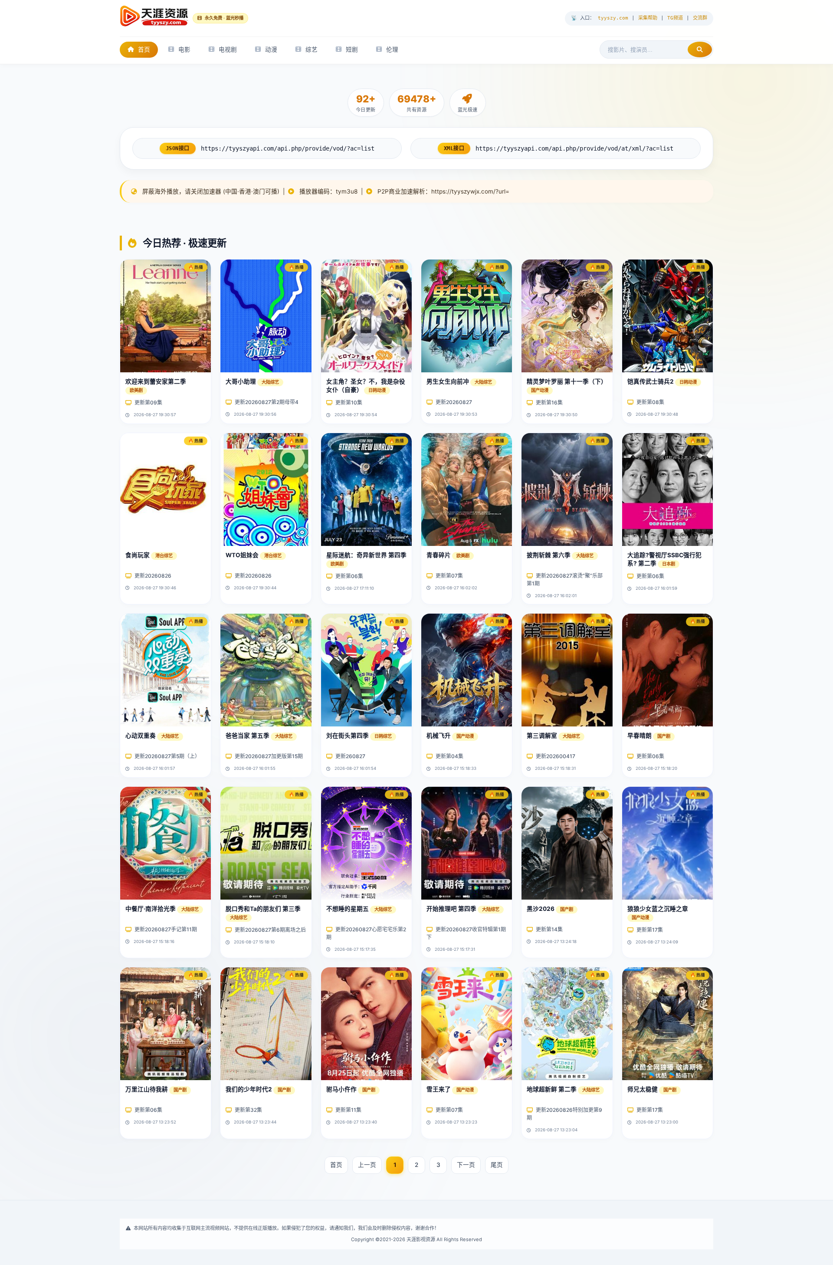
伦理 (392, 49)
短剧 (352, 49)
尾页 (497, 1164)
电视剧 (228, 49)
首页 (144, 49)
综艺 (311, 49)
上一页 (367, 1164)
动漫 (271, 49)
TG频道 (675, 18)
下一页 (466, 1164)
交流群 (700, 18)
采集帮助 (647, 18)
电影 (184, 49)
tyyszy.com (613, 18)
